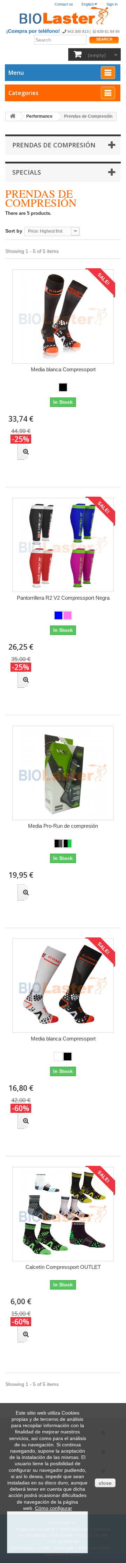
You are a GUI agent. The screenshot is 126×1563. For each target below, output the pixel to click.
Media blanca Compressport (63, 369)
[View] (21, 452)
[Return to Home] (12, 116)
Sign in (112, 4)
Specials (26, 172)
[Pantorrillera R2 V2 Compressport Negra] (63, 545)
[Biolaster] (63, 16)
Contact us (64, 4)
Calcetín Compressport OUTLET (63, 1267)
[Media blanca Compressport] (63, 316)
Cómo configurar (53, 1508)
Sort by (13, 231)
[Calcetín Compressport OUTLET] (63, 1214)
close (105, 1483)
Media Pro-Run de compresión (63, 826)
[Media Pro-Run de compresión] (63, 773)
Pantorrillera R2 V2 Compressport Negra (63, 598)
